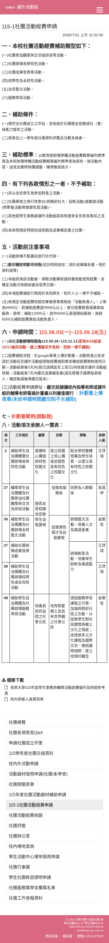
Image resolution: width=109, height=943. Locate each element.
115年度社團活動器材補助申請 (37, 794)
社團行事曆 (19, 867)
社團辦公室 (19, 836)
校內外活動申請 (23, 763)
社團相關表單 (21, 784)
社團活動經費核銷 (26, 815)
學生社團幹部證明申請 (30, 877)
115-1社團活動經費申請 (31, 805)
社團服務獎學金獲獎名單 (32, 887)
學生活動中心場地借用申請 (34, 856)
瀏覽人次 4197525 (90, 936)
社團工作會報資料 (26, 898)
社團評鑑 (17, 825)
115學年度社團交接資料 (31, 753)
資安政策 (51, 936)
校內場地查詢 (21, 846)
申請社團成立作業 (26, 743)
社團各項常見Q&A (26, 732)
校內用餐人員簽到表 (27, 699)
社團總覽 (17, 722)
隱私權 (67, 936)
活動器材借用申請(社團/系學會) (38, 774)
